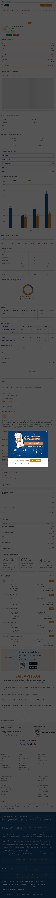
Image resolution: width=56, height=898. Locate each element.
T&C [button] (18, 464)
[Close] (46, 431)
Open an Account (35, 460)
